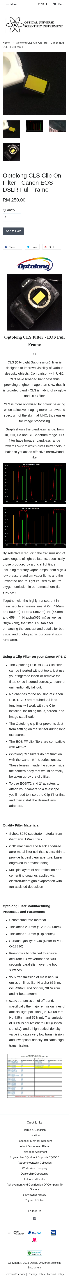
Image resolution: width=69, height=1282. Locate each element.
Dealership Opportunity (34, 1173)
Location (34, 1135)
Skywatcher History (34, 1194)
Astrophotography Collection (35, 1162)
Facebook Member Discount (34, 1140)
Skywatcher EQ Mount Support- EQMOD (34, 1157)
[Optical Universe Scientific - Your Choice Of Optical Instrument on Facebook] (35, 1219)
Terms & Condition (35, 1129)
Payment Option (34, 1200)
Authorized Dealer (34, 1179)
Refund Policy (55, 1274)
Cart (60, 4)
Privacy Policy (36, 1274)
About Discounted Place (34, 1146)
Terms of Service (15, 1274)
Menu (13, 4)
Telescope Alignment (34, 1151)
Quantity (9, 210)
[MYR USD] (42, 3)
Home (6, 42)
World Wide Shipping (34, 1168)
